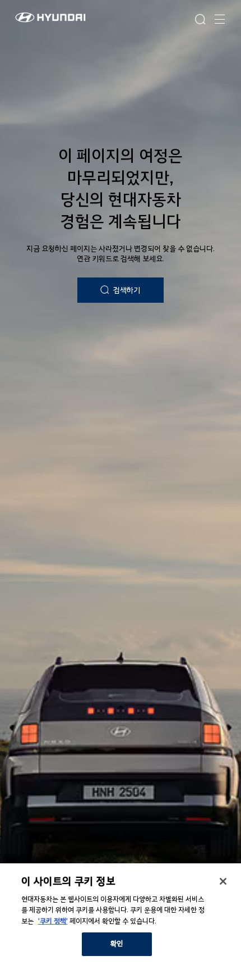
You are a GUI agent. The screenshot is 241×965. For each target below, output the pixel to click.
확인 (116, 943)
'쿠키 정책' (53, 921)
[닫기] (223, 881)
